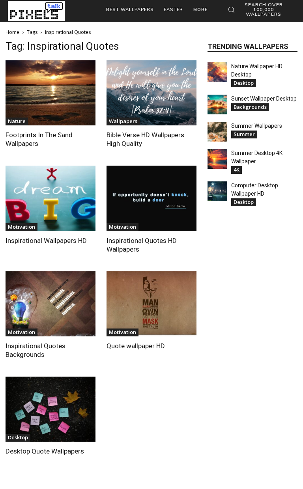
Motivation (21, 226)
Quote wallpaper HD (136, 346)
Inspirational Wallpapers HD (46, 240)
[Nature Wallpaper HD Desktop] (217, 72)
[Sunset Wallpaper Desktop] (217, 104)
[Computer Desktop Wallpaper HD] (217, 191)
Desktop (18, 437)
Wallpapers (123, 121)
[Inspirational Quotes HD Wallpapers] (151, 198)
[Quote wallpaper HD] (151, 303)
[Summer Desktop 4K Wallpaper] (217, 159)
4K (236, 169)
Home (12, 32)
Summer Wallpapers (256, 126)
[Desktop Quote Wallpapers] (50, 409)
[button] (259, 9)
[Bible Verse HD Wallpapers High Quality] (151, 92)
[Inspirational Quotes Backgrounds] (50, 303)
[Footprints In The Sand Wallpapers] (50, 92)
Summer (244, 134)
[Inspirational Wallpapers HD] (50, 198)
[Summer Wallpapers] (217, 132)
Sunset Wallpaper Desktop (264, 98)
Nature (17, 121)
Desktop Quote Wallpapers (45, 451)
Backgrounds (250, 106)
